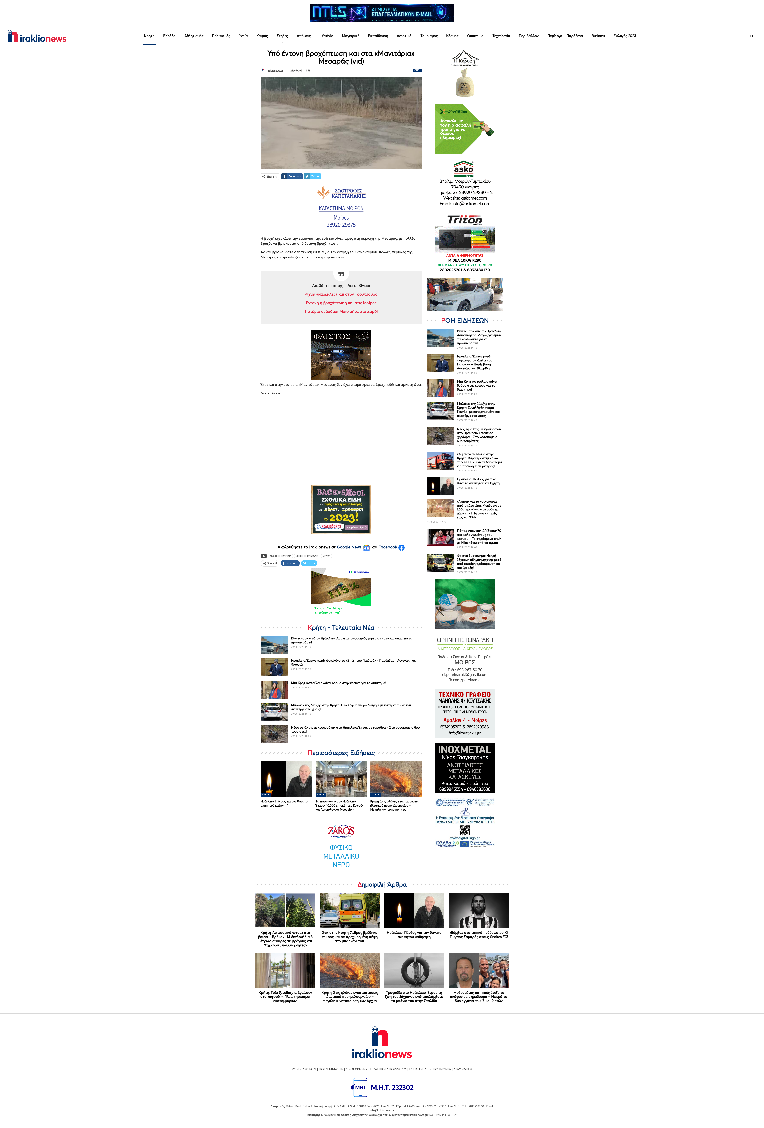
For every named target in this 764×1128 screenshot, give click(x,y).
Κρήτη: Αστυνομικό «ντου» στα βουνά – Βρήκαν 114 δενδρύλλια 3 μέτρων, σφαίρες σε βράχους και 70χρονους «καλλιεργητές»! (285, 938)
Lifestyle (326, 36)
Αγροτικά (404, 36)
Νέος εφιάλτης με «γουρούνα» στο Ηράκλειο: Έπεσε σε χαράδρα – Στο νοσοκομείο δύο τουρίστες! (479, 435)
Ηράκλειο (286, 556)
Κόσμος (452, 36)
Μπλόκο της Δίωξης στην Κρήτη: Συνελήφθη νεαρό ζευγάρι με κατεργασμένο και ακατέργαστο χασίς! (478, 410)
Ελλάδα (169, 36)
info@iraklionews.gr (382, 1110)
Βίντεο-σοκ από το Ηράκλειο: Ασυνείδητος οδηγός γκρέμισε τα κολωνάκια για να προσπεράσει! (479, 337)
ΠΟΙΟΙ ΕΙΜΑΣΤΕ (331, 1069)
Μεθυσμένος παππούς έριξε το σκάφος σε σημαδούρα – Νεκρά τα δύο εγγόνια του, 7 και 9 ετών (478, 996)
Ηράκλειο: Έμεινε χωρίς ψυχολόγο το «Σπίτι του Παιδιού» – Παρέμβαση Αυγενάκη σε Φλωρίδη (474, 362)
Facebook (388, 547)
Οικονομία (475, 36)
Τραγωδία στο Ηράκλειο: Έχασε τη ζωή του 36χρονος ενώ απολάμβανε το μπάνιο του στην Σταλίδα (414, 996)
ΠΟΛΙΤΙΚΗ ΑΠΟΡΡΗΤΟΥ (388, 1069)
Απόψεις (304, 36)
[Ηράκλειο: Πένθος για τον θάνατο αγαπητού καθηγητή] (286, 779)
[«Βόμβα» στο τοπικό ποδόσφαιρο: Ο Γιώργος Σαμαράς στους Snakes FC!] (479, 910)
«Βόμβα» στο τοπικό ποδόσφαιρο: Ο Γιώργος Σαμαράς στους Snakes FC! (478, 934)
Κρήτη (149, 36)
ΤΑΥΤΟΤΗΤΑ (418, 1069)
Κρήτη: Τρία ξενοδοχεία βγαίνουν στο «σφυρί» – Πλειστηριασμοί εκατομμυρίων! (285, 996)
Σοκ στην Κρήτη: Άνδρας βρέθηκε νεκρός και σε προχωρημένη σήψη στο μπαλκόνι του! (350, 936)
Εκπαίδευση (378, 36)
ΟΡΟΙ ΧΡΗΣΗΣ (357, 1069)
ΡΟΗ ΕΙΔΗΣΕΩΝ (304, 1069)
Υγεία (243, 36)
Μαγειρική (350, 36)
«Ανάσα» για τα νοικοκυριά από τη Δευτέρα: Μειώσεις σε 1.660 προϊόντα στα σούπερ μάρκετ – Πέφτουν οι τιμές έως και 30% (479, 509)
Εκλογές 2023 (625, 36)
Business (598, 36)
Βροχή (273, 556)
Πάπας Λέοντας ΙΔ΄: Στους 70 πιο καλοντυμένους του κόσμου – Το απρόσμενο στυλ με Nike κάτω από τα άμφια (479, 537)
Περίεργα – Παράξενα (565, 36)
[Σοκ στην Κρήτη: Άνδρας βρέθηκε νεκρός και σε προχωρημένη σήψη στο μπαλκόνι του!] (350, 910)
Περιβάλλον (529, 36)
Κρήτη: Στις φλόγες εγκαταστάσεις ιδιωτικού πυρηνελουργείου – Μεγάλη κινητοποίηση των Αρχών (349, 996)
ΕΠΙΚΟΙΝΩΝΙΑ (440, 1069)
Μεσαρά (326, 556)
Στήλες (282, 36)
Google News (350, 547)
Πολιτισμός (221, 36)
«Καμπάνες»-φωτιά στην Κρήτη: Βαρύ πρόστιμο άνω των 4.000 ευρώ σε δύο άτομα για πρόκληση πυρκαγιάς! (479, 460)
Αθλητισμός (193, 36)
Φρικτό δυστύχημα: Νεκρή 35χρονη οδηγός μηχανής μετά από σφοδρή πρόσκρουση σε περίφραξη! (479, 562)
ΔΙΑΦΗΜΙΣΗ (463, 1069)
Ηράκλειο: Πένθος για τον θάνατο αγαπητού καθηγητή (478, 481)
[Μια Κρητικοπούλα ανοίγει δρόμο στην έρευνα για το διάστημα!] (274, 690)
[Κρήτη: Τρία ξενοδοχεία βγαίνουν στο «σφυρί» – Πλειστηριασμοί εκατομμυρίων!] (285, 970)
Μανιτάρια (312, 556)
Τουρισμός (429, 36)
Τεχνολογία (501, 36)
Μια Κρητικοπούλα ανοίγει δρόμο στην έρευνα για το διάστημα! (338, 683)
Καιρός (262, 36)
